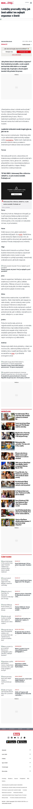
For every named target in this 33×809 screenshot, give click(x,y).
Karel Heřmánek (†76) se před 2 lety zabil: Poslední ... (23, 565)
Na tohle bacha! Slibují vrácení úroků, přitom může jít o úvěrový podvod (22, 483)
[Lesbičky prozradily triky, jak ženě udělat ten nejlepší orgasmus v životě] (16, 19)
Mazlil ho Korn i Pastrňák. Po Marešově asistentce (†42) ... (23, 595)
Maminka (4, 728)
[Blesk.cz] (16, 734)
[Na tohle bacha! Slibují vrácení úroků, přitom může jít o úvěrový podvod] (8, 484)
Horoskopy (20, 728)
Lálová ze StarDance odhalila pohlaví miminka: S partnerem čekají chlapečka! (23, 522)
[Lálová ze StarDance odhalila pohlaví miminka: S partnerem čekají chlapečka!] (8, 522)
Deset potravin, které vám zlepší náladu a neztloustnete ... (23, 680)
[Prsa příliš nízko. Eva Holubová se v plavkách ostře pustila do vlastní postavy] (8, 475)
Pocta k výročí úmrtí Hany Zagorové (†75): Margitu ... (23, 581)
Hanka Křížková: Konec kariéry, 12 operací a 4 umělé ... (22, 608)
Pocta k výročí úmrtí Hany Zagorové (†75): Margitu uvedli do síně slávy (22, 425)
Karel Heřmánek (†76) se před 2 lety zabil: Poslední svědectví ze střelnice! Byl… (22, 416)
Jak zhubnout (12, 728)
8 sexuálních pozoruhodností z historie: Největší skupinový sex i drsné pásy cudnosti (15, 377)
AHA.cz (17, 604)
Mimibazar (18, 646)
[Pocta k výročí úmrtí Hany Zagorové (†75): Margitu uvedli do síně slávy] (8, 426)
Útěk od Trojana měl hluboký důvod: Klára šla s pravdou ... (23, 693)
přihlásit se (27, 2)
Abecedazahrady (20, 661)
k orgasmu (9, 140)
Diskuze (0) (4, 44)
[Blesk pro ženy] (7, 4)
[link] (8, 738)
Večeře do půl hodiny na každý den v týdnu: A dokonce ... (22, 620)
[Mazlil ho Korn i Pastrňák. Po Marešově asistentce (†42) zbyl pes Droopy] (8, 435)
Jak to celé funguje (16, 54)
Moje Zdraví (18, 676)
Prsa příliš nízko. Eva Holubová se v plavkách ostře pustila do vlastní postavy (21, 474)
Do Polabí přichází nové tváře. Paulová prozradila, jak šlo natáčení (22, 492)
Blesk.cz (17, 561)
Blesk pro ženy (19, 629)
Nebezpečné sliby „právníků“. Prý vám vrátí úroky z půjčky (22, 444)
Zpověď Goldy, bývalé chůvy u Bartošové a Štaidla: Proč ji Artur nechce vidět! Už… (23, 511)
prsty (20, 234)
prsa (12, 353)
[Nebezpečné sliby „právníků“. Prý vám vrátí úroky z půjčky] (8, 445)
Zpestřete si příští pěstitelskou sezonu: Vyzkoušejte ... (21, 665)
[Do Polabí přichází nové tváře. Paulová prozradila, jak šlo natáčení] (8, 494)
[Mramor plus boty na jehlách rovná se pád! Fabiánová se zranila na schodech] (8, 456)
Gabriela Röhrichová (6, 41)
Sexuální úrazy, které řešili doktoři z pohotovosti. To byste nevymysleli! (12, 366)
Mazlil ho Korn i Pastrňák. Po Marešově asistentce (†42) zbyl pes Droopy (22, 434)
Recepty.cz (18, 616)
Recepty (28, 728)
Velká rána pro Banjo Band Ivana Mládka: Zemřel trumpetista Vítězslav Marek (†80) (22, 465)
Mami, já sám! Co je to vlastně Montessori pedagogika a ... (22, 650)
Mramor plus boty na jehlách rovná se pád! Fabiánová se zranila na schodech (21, 455)
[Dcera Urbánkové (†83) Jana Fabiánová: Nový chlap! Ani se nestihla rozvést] (8, 503)
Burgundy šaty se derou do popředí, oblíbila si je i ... (23, 633)
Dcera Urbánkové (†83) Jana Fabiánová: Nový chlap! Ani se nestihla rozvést (22, 503)
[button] (11, 742)
